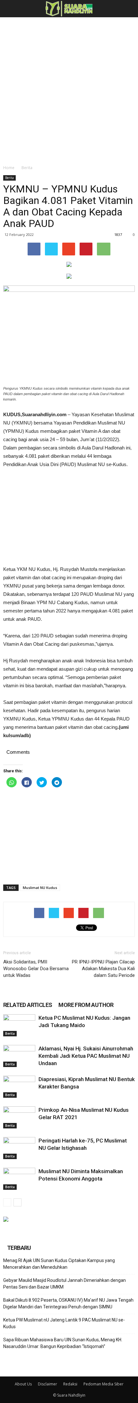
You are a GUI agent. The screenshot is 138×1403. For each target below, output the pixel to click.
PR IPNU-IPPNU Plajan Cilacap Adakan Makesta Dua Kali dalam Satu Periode (103, 968)
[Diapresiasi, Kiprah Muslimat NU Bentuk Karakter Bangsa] (19, 1087)
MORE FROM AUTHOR (85, 1005)
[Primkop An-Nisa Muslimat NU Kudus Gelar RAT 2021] (19, 1117)
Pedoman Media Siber (103, 1384)
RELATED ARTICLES (27, 1005)
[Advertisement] (69, 89)
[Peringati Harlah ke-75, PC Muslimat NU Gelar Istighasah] (19, 1148)
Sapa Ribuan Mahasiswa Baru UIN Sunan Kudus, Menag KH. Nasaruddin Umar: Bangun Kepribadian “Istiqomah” (62, 1343)
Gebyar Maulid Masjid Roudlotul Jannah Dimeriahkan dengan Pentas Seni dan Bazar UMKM (64, 1284)
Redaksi (70, 1384)
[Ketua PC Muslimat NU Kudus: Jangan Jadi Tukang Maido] (19, 1025)
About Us (23, 1384)
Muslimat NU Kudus (40, 887)
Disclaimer (47, 1384)
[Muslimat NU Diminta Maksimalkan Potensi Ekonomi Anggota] (19, 1179)
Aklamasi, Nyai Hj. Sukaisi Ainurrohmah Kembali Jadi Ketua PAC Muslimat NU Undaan (86, 1055)
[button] (129, 8)
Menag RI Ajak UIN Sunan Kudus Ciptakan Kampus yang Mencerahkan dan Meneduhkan (59, 1264)
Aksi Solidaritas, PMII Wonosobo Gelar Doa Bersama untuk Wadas (36, 968)
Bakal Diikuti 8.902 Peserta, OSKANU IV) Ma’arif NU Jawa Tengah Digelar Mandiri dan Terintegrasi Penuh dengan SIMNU (68, 1303)
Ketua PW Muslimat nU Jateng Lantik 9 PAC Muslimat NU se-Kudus (64, 1323)
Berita (27, 167)
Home (8, 167)
